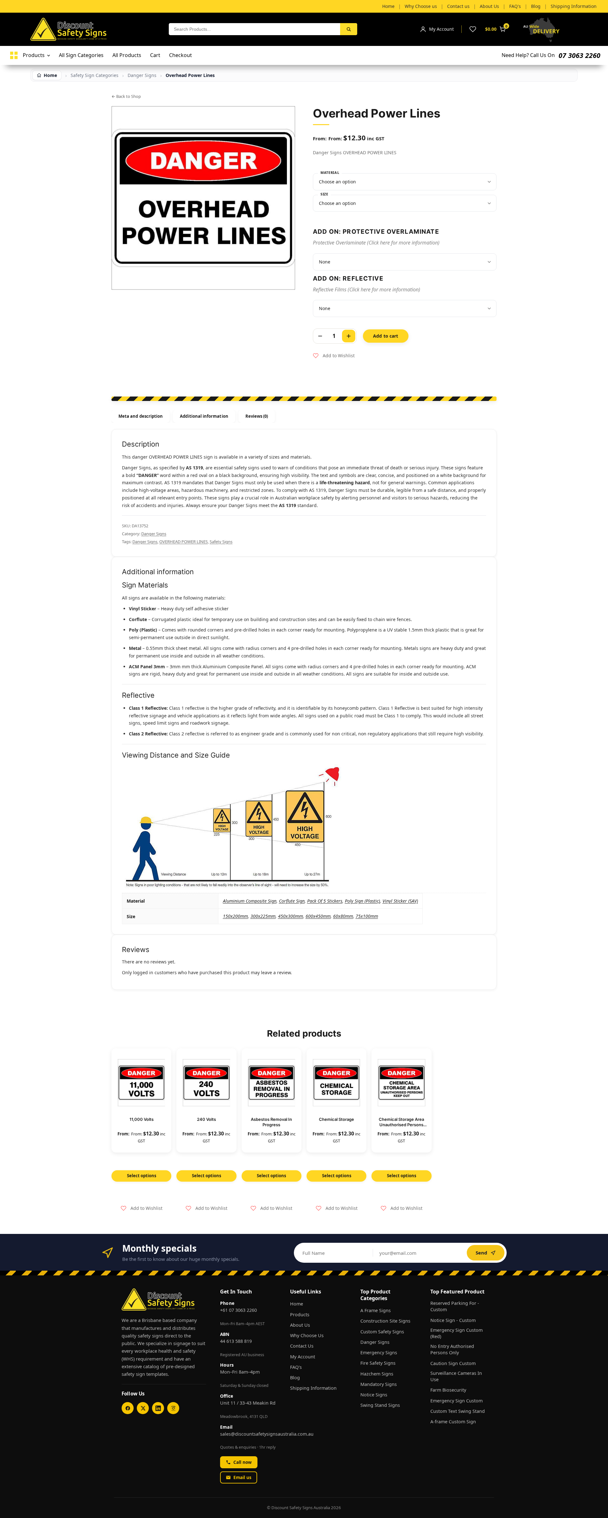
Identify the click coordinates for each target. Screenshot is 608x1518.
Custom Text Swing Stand (457, 1411)
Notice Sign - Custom (453, 1320)
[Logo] (14, 55)
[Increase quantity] (348, 336)
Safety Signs (221, 541)
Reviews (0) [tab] (256, 416)
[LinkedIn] (158, 1408)
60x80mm (343, 916)
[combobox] (254, 29)
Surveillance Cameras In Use (456, 1376)
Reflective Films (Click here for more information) (366, 289)
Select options (141, 1175)
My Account (302, 1357)
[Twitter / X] (143, 1408)
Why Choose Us (307, 1335)
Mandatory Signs (378, 1384)
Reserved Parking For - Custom (454, 1306)
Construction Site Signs (385, 1321)
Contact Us (302, 1346)
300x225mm (263, 916)
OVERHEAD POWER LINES (183, 541)
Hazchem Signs (376, 1374)
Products (299, 1315)
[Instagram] (173, 1408)
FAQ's (296, 1367)
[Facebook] (128, 1408)
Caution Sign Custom (453, 1363)
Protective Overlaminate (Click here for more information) (376, 242)
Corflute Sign (292, 901)
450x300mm (290, 916)
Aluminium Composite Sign (249, 901)
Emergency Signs (378, 1353)
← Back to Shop (126, 96)
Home (296, 1304)
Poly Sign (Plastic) (362, 901)
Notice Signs (373, 1395)
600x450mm (318, 916)
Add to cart (385, 336)
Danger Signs (142, 75)
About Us (300, 1325)
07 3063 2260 (579, 55)
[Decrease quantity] (320, 336)
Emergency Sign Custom (456, 1401)
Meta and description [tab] (140, 416)
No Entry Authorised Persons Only (452, 1349)
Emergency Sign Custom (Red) (456, 1333)
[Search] (348, 29)
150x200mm (235, 916)
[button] (334, 355)
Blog (295, 1378)
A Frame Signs (375, 1310)
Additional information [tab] (204, 416)
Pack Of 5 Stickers (324, 901)
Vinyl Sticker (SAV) (400, 901)
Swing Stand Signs (380, 1405)
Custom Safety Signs (382, 1332)
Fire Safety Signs (378, 1363)
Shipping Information (313, 1388)
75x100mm (367, 916)
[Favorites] (472, 29)
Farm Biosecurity (448, 1390)
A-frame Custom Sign (453, 1422)
